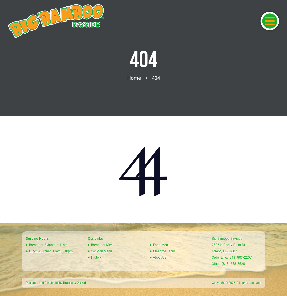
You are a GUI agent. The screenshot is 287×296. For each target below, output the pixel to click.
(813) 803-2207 (240, 257)
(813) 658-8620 (233, 264)
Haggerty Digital (74, 282)
